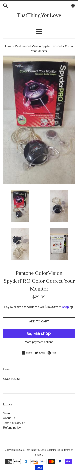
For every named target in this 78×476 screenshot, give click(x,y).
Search (7, 413)
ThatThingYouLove (39, 15)
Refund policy (12, 427)
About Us (9, 418)
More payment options (39, 341)
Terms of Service (14, 422)
